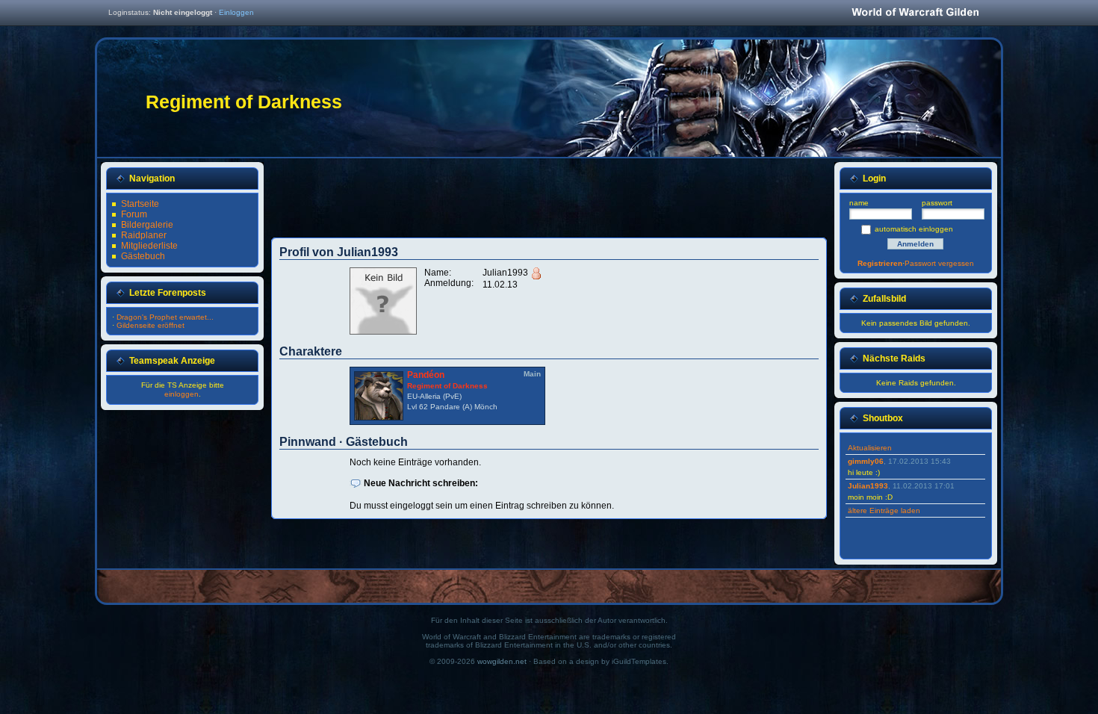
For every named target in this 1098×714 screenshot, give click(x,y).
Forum (134, 214)
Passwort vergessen (939, 263)
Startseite (140, 204)
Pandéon (425, 375)
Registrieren (879, 263)
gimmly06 (866, 461)
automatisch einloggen (914, 229)
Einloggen (236, 12)
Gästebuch (143, 256)
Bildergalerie (147, 225)
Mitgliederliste (149, 245)
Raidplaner (144, 235)
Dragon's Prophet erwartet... (165, 317)
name (859, 203)
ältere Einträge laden (884, 510)
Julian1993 (868, 486)
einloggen (181, 394)
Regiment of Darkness (447, 386)
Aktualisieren (870, 448)
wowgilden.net (502, 661)
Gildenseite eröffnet (150, 325)
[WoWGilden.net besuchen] (915, 13)
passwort (937, 203)
